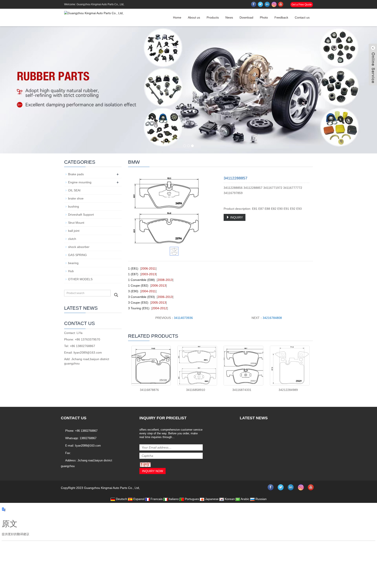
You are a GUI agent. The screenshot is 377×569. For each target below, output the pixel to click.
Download (246, 17)
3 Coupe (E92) (138, 302)
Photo (264, 17)
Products (213, 17)
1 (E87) (133, 274)
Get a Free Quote (301, 4)
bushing (73, 206)
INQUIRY (236, 217)
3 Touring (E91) (138, 308)
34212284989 (288, 390)
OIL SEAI (74, 190)
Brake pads (76, 174)
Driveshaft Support (81, 214)
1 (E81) (133, 268)
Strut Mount (76, 222)
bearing (73, 263)
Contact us (302, 17)
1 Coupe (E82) (138, 285)
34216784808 (272, 318)
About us (194, 17)
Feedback (281, 17)
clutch (72, 239)
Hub (71, 271)
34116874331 (241, 390)
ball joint (73, 230)
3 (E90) (133, 291)
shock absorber (78, 247)
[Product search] (116, 295)
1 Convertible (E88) (141, 280)
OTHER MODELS (80, 279)
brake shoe (76, 198)
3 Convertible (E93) (141, 297)
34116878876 (149, 390)
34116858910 (195, 390)
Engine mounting (79, 182)
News (229, 17)
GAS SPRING (77, 255)
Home (177, 17)
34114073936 (183, 318)
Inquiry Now (152, 471)
